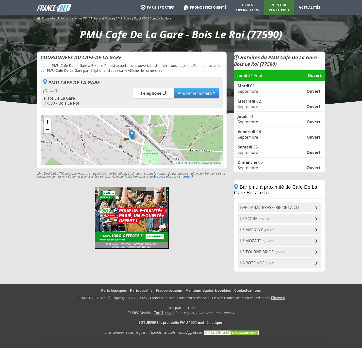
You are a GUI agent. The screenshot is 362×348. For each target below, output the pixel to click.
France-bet (49, 18)
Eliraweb (278, 298)
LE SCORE (254, 218)
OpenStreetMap (197, 163)
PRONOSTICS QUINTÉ (208, 7)
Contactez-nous (247, 291)
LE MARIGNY (257, 229)
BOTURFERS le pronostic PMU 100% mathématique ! (181, 323)
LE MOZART (256, 240)
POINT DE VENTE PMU (279, 7)
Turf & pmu (163, 313)
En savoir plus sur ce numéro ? (173, 176)
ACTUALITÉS (309, 7)
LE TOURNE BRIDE (262, 252)
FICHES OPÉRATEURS (247, 7)
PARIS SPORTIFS (160, 7)
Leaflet (179, 163)
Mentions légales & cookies (208, 291)
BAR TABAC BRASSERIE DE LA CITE (276, 207)
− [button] (47, 130)
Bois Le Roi (131, 18)
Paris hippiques (114, 291)
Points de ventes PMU (75, 18)
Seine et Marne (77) (107, 18)
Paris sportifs (141, 291)
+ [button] (47, 122)
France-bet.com (169, 291)
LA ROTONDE (258, 263)
